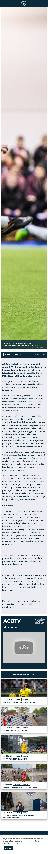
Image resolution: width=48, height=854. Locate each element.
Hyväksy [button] (8, 848)
